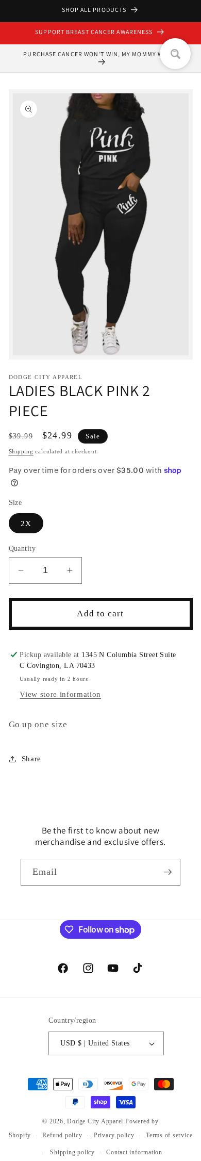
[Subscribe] (167, 872)
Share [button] (31, 758)
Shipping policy (72, 1152)
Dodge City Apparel (95, 1121)
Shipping (21, 451)
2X (26, 523)
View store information (60, 694)
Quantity (22, 548)
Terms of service (169, 1135)
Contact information (134, 1152)
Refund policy (62, 1135)
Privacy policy (114, 1135)
